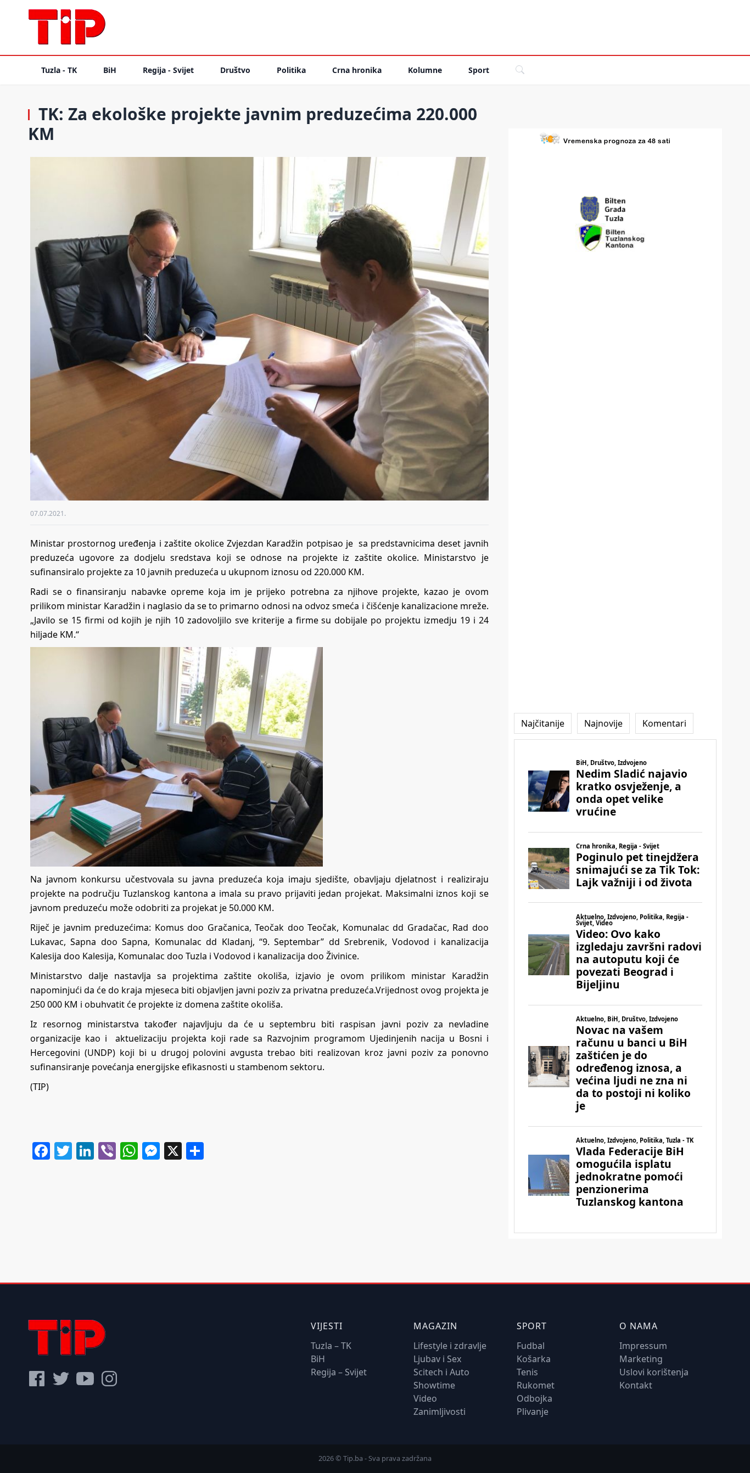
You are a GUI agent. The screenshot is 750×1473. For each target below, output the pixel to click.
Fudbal (531, 1346)
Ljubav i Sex (437, 1359)
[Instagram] (109, 1378)
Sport (478, 70)
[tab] (542, 723)
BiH (109, 70)
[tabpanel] (615, 986)
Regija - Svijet (168, 70)
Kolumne (425, 70)
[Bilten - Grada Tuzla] (615, 209)
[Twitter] (61, 1378)
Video (425, 1398)
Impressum (643, 1346)
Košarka (534, 1359)
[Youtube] (85, 1378)
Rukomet (536, 1385)
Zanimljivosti (439, 1411)
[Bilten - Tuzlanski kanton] (615, 237)
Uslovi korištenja (654, 1372)
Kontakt (635, 1385)
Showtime (434, 1385)
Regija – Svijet (339, 1372)
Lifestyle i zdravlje (449, 1346)
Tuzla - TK (59, 70)
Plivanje (532, 1411)
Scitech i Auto (441, 1372)
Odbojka (534, 1398)
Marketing (641, 1359)
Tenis (527, 1372)
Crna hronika (357, 70)
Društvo (235, 70)
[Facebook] (37, 1378)
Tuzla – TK (331, 1346)
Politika (291, 70)
